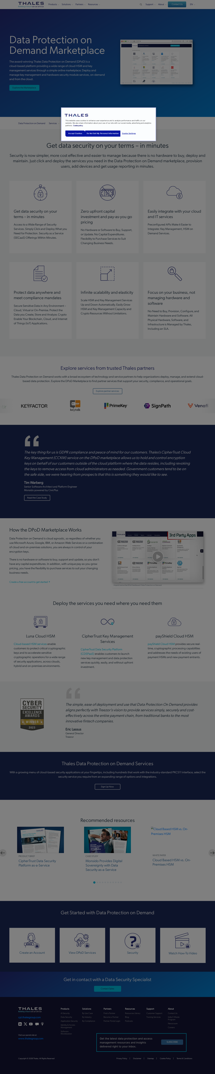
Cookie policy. (78, 126)
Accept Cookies (75, 133)
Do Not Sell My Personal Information (103, 133)
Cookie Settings (129, 133)
